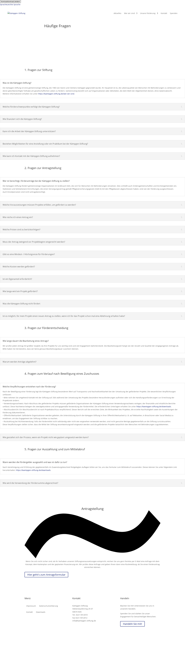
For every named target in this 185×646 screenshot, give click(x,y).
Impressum (31, 606)
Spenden (173, 13)
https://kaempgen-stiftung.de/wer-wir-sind (56, 94)
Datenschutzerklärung (48, 606)
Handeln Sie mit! (132, 624)
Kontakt (164, 13)
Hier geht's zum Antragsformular (46, 574)
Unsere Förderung (147, 13)
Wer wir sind (129, 13)
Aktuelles (117, 13)
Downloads (40, 612)
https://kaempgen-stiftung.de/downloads (153, 406)
